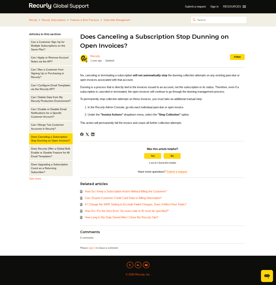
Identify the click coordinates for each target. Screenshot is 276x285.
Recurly (33, 20)
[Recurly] (59, 6)
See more (35, 178)
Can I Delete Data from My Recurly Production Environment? (51, 99)
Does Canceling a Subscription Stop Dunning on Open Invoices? (50, 138)
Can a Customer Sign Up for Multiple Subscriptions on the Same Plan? (48, 46)
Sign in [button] (214, 6)
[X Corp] (87, 134)
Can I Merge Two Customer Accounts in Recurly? (47, 126)
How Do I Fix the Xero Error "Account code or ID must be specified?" (127, 210)
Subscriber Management (117, 20)
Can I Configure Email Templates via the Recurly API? (50, 87)
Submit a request (195, 6)
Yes (153, 156)
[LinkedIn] (92, 134)
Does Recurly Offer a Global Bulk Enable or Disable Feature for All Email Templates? (50, 152)
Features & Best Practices (84, 20)
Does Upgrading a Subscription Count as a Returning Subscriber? (49, 168)
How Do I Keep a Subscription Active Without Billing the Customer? (126, 191)
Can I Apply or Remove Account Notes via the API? (50, 59)
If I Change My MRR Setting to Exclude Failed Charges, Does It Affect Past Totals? (135, 204)
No (172, 156)
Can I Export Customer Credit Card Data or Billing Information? (123, 198)
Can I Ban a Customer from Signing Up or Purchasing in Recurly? (47, 73)
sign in (92, 247)
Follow (237, 57)
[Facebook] (82, 134)
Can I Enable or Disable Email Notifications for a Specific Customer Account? (48, 113)
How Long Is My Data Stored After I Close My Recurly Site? (121, 217)
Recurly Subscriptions (54, 20)
